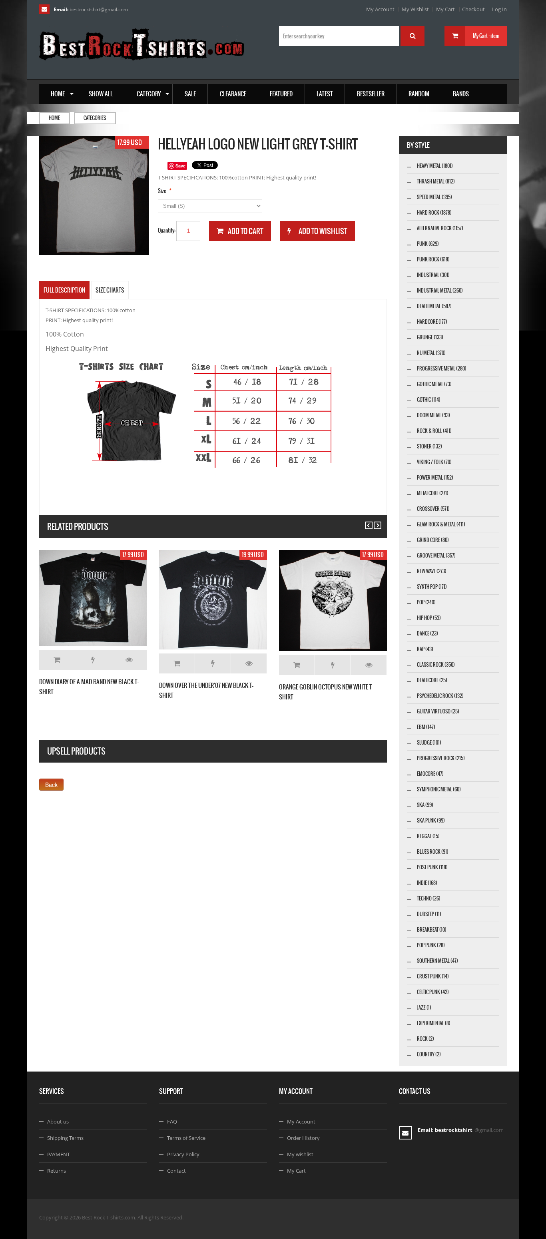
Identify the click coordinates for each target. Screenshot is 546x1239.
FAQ (172, 1121)
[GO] (412, 36)
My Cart (445, 9)
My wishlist (300, 1154)
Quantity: (166, 230)
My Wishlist (415, 9)
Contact (176, 1170)
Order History (303, 1137)
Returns (56, 1170)
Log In (499, 9)
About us (58, 1121)
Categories (95, 118)
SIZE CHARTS (110, 290)
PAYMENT (58, 1154)
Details (129, 660)
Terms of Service (186, 1137)
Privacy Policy (183, 1154)
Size (162, 191)
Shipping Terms (65, 1137)
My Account (380, 9)
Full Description (64, 290)
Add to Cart (57, 660)
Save (180, 166)
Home (54, 118)
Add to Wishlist (93, 660)
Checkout (473, 9)
